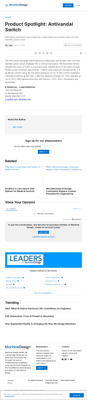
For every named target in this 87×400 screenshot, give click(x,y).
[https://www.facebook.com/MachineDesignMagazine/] (63, 359)
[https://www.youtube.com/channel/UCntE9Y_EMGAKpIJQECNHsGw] (71, 359)
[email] (51, 53)
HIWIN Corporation (13, 277)
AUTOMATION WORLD (35, 380)
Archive (8, 17)
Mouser (9, 284)
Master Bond (11, 281)
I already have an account (43, 236)
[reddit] (47, 53)
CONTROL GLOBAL (51, 380)
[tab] (11, 209)
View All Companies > (43, 293)
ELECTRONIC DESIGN (68, 380)
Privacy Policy (9, 396)
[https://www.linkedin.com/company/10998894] (65, 359)
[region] (43, 214)
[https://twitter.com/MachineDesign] (68, 359)
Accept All (76, 395)
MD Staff (9, 45)
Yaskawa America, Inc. (54, 284)
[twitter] (43, 53)
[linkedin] (40, 53)
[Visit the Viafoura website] (76, 219)
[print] (81, 53)
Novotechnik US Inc (14, 288)
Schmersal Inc (51, 281)
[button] (6, 5)
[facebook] (36, 53)
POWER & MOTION (51, 383)
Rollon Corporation (52, 277)
